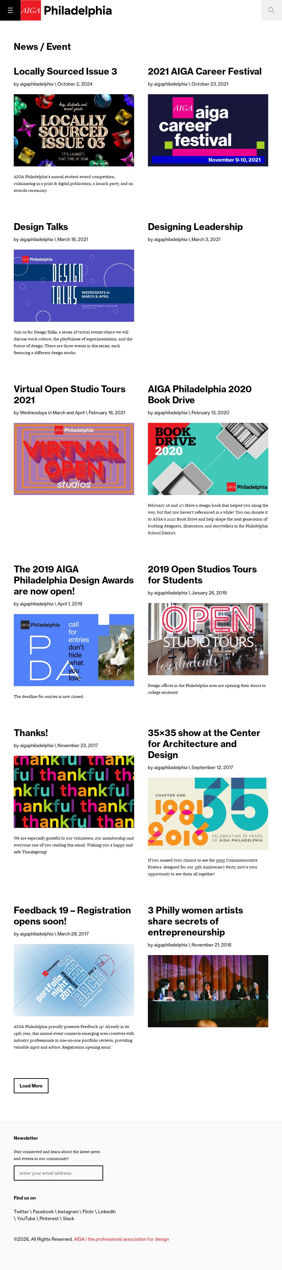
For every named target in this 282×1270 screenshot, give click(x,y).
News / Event (42, 46)
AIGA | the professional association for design (121, 1239)
